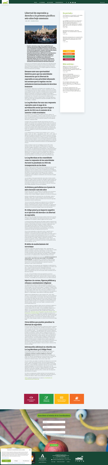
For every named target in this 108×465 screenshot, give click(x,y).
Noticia (26, 377)
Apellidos (45, 424)
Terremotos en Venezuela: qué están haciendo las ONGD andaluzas (72, 16)
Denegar (16, 460)
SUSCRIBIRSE (54, 445)
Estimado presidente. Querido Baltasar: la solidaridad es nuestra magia (72, 31)
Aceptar (6, 460)
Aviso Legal (53, 461)
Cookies (68, 461)
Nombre (44, 419)
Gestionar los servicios (5, 457)
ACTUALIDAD (50, 2)
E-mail (44, 430)
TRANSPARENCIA (59, 2)
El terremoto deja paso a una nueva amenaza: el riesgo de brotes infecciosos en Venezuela (72, 83)
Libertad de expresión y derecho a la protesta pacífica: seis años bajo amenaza (40, 15)
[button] (29, 449)
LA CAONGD (42, 2)
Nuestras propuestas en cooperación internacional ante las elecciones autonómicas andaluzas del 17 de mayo (73, 39)
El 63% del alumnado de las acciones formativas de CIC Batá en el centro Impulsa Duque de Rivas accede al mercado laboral (72, 89)
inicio (35, 2)
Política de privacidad (51, 441)
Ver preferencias (26, 460)
